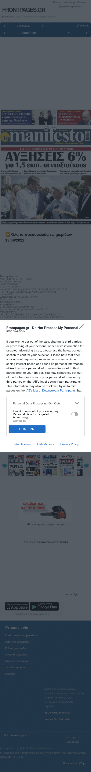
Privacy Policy (69, 444)
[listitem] (45, 403)
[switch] (74, 414)
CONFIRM (27, 429)
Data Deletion (21, 444)
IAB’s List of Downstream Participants (51, 390)
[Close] (83, 328)
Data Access (45, 444)
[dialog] (45, 386)
